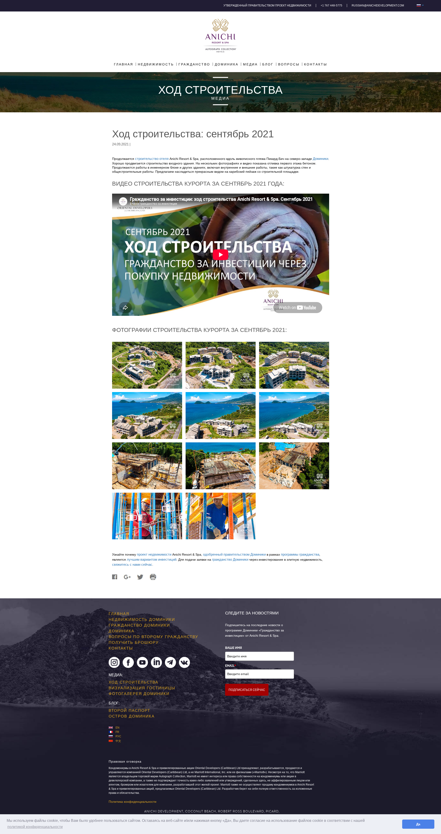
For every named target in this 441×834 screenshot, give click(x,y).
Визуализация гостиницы (142, 688)
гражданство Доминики (230, 559)
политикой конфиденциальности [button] (35, 827)
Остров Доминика (132, 716)
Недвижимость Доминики (142, 619)
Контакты (121, 648)
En (117, 727)
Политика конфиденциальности (132, 801)
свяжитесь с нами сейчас (132, 564)
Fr (117, 732)
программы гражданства (300, 554)
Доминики (320, 159)
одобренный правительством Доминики (234, 554)
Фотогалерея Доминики (139, 693)
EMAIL (230, 666)
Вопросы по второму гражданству (153, 637)
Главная (119, 614)
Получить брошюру (134, 642)
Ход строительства (133, 682)
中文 (118, 741)
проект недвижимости (154, 554)
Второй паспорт (129, 710)
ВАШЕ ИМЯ (233, 648)
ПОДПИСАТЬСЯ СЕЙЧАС (247, 690)
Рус (118, 736)
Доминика (121, 631)
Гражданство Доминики (139, 625)
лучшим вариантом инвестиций (151, 559)
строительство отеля (152, 159)
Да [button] (418, 824)
